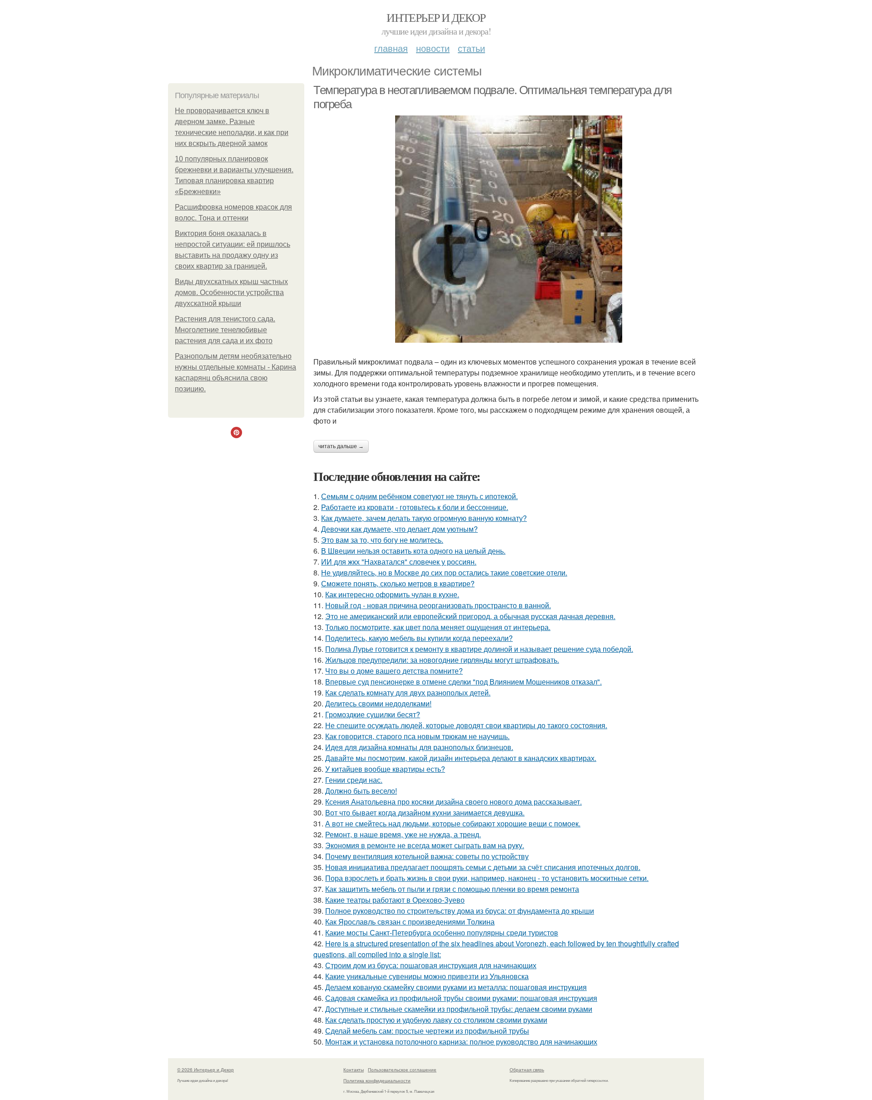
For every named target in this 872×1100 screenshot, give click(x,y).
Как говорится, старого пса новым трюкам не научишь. (417, 736)
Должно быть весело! (361, 790)
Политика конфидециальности (377, 1080)
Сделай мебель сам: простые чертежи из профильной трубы (427, 1030)
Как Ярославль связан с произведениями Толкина (410, 921)
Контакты (353, 1069)
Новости (433, 48)
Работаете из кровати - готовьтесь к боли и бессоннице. (414, 507)
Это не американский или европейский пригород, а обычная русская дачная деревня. (470, 616)
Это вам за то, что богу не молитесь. (382, 540)
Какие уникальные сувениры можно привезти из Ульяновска (427, 976)
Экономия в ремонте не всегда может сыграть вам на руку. (424, 845)
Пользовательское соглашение (402, 1069)
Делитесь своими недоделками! (378, 703)
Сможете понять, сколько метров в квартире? (398, 583)
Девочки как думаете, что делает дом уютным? (399, 529)
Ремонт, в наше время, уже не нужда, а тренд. (403, 834)
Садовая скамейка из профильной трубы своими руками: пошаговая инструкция (461, 998)
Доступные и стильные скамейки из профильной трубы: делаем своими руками (458, 1009)
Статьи (471, 48)
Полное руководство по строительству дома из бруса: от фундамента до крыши (459, 910)
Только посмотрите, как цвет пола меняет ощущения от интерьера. (437, 627)
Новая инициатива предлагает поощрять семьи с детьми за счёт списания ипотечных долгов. (482, 867)
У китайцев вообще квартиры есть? (385, 769)
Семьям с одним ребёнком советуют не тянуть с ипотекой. (419, 496)
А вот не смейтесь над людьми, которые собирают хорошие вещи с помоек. (452, 823)
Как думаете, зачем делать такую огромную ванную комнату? (424, 518)
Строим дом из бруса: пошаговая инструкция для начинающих (430, 965)
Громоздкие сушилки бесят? (372, 714)
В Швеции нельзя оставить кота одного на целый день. (413, 550)
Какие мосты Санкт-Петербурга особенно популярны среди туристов (441, 932)
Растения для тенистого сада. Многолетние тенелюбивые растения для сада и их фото (225, 330)
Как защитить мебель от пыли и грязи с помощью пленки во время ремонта (452, 889)
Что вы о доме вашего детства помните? (394, 670)
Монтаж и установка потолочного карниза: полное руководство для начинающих (461, 1041)
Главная (391, 48)
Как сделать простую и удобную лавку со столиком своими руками (436, 1020)
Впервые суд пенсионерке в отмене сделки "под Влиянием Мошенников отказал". (463, 681)
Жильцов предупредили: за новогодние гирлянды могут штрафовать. (442, 660)
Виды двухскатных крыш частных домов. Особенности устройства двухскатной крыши (231, 292)
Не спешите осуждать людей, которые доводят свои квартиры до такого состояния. (466, 725)
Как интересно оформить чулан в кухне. (392, 594)
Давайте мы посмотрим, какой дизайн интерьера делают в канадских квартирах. (460, 758)
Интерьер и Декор (435, 17)
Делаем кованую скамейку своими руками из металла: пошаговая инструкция (456, 987)
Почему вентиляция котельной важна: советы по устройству (427, 856)
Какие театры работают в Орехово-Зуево (395, 900)
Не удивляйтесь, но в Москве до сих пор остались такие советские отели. (444, 572)
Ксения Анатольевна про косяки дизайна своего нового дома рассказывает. (453, 801)
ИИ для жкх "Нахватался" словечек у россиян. (398, 561)
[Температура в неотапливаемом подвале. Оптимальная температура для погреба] (508, 229)
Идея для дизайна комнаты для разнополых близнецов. (419, 747)
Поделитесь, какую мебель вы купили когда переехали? (419, 638)
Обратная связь (527, 1069)
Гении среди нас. (353, 780)
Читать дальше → (341, 446)
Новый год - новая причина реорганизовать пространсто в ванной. (438, 605)
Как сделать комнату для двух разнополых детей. (407, 692)
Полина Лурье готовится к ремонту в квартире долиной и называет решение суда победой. (479, 649)
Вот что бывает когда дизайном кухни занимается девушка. (425, 812)
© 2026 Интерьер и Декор (205, 1069)
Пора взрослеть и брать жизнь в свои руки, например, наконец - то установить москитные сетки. (487, 878)
